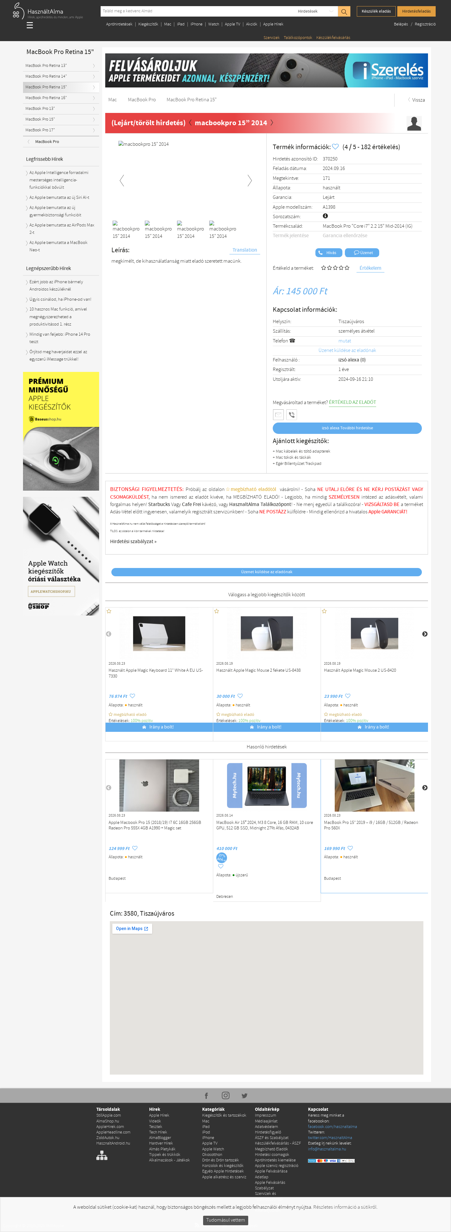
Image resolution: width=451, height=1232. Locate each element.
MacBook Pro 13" (40, 109)
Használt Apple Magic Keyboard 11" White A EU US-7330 (156, 673)
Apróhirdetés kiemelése (275, 1160)
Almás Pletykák (162, 1149)
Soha (257, 512)
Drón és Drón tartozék (220, 1160)
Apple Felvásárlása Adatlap (271, 1174)
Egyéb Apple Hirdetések (223, 1171)
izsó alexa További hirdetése (347, 428)
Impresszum (265, 1115)
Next (250, 179)
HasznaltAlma (244, 504)
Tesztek (155, 1127)
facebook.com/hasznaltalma (332, 1127)
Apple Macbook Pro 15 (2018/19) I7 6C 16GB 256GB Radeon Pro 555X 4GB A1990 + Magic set (155, 826)
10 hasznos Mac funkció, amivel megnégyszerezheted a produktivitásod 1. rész (58, 316)
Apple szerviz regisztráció (276, 1166)
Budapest (117, 879)
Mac (167, 24)
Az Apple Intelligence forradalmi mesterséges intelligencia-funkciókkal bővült (58, 180)
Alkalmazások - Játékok (169, 1160)
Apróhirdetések (119, 24)
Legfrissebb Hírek (44, 159)
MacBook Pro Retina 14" (46, 76)
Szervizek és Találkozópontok (269, 1196)
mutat (344, 341)
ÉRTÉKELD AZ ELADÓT (352, 402)
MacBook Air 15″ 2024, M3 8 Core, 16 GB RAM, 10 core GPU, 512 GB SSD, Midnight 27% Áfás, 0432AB (264, 826)
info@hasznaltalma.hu (327, 1149)
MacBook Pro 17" (40, 130)
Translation (245, 250)
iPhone (196, 24)
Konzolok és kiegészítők (223, 1166)
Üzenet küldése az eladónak (347, 350)
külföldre (296, 512)
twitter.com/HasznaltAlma (330, 1138)
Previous (122, 179)
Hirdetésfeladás (416, 11)
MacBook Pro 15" (40, 119)
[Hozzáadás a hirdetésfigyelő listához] (336, 147)
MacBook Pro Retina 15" (46, 87)
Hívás (331, 253)
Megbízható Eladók (271, 1149)
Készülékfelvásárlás (333, 38)
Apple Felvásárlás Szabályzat (270, 1185)
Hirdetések (308, 11)
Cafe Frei (191, 504)
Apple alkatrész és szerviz (224, 1177)
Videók (155, 1121)
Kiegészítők (148, 24)
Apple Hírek (273, 24)
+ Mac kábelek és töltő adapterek (301, 451)
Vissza (418, 100)
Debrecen (224, 897)
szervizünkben (228, 512)
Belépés (401, 24)
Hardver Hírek (161, 1143)
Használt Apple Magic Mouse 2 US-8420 (360, 671)
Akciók (251, 24)
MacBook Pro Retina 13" (46, 66)
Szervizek (272, 38)
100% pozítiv (142, 721)
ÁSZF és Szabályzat (271, 1138)
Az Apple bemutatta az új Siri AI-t (59, 198)
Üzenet (366, 253)
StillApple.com (108, 1115)
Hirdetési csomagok (272, 1155)
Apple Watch (213, 1149)
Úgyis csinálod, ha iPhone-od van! (60, 299)
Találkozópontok (298, 38)
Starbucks (159, 504)
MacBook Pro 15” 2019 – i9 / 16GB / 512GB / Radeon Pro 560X (371, 826)
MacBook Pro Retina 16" (46, 98)
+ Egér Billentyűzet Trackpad (297, 464)
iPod (206, 1132)
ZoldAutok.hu (107, 1138)
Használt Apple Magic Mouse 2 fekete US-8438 (258, 671)
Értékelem (370, 268)
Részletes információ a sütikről (344, 1207)
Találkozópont (275, 504)
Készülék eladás (376, 11)
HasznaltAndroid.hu (113, 1143)
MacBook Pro (47, 142)
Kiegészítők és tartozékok (224, 1115)
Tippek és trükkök (164, 1155)
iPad (181, 24)
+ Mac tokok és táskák (292, 458)
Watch (213, 24)
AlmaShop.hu (107, 1121)
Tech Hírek (158, 1132)
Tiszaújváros (351, 321)
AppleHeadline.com (113, 1132)
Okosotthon (212, 1155)
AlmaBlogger (160, 1138)
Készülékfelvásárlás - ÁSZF (278, 1143)
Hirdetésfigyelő (268, 1132)
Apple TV (232, 24)
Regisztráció (425, 24)
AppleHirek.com (110, 1127)
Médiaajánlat (266, 1121)
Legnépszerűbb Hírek (48, 268)
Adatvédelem (266, 1127)
